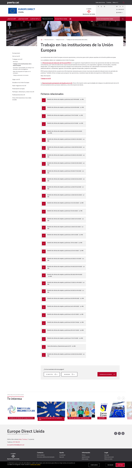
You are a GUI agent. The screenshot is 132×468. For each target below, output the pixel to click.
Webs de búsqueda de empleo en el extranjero (22, 72)
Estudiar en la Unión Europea (20, 82)
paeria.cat (13, 2)
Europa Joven (16, 53)
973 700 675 (16, 442)
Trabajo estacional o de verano (20, 75)
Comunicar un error (105, 374)
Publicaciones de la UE (18, 95)
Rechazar (110, 465)
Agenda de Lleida (85, 457)
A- (122, 6)
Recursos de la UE (49, 39)
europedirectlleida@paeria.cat (15, 445)
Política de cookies (108, 459)
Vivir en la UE (16, 56)
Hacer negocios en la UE (19, 85)
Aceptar (120, 465)
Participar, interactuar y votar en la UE (23, 92)
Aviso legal (106, 455)
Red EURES (102, 418)
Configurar (94, 465)
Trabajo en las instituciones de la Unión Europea (22, 64)
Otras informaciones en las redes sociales (21, 99)
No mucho (69, 374)
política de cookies (35, 464)
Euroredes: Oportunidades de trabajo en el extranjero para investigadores (23, 68)
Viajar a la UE (16, 79)
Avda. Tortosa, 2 (23, 439)
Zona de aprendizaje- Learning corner (79, 418)
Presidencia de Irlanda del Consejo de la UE (21, 418)
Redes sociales (85, 459)
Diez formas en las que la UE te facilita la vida (50, 419)
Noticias (83, 455)
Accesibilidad (62, 455)
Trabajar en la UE (60, 39)
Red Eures (15, 61)
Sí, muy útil (51, 374)
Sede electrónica (100, 2)
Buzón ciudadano (41, 455)
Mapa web (61, 457)
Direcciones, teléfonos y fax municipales (45, 457)
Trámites (108, 2)
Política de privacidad (109, 457)
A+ (117, 6)
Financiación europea (18, 88)
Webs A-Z (115, 2)
